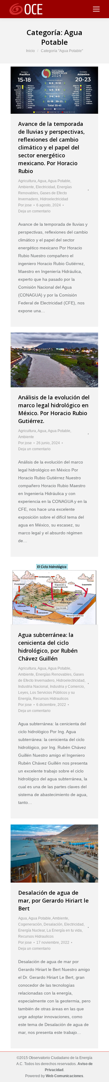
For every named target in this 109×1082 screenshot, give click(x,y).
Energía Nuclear (31, 930)
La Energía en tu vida (64, 930)
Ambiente (26, 187)
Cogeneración (30, 924)
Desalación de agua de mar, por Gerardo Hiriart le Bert (53, 900)
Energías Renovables (53, 674)
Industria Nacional (33, 686)
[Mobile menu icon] (96, 9)
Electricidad (45, 187)
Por (25, 205)
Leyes (23, 692)
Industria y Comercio (67, 686)
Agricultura (27, 181)
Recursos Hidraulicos (50, 699)
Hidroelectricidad (54, 199)
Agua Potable (59, 181)
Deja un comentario (34, 211)
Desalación (53, 924)
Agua (42, 181)
